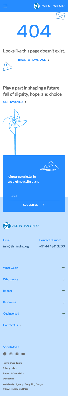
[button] (5, 6)
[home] (48, 6)
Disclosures (8, 379)
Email (14, 196)
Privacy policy (10, 368)
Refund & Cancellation (13, 373)
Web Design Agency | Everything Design (22, 384)
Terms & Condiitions (12, 363)
